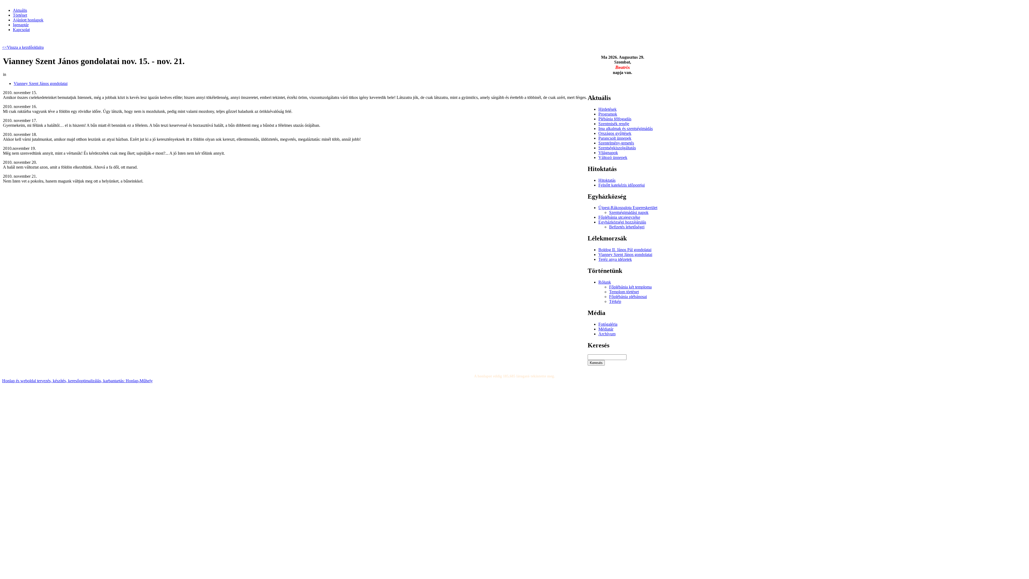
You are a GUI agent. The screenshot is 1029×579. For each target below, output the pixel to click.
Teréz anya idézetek (615, 259)
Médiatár (605, 329)
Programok (607, 114)
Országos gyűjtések (614, 133)
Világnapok (608, 152)
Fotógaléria (607, 324)
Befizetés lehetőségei (626, 227)
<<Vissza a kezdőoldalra (23, 47)
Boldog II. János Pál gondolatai (624, 249)
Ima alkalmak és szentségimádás (625, 128)
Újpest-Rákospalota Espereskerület (627, 207)
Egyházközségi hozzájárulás (622, 222)
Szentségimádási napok (628, 212)
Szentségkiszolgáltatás (617, 148)
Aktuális (20, 10)
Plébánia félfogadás (614, 119)
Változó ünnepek (612, 157)
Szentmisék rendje (613, 123)
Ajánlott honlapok (28, 20)
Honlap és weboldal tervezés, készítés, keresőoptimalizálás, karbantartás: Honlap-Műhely (77, 380)
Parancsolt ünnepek (614, 138)
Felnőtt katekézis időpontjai (621, 185)
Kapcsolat (21, 29)
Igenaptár (21, 25)
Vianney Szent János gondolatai (41, 83)
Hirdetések (607, 109)
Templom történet (624, 292)
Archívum (607, 334)
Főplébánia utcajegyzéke (619, 217)
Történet (20, 15)
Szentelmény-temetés (616, 143)
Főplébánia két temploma (630, 287)
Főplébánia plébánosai (628, 296)
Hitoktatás (607, 180)
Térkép (615, 301)
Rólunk (604, 282)
